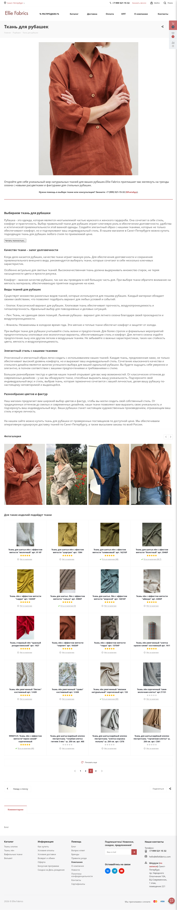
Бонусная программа (48, 866)
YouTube (121, 871)
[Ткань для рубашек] (88, 108)
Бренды (75, 854)
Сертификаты (78, 884)
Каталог (9, 841)
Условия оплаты (46, 850)
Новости (75, 869)
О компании (77, 866)
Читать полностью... (15, 240)
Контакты (76, 880)
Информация (45, 841)
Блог (73, 846)
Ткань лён (9, 850)
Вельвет (8, 858)
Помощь (76, 841)
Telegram (114, 871)
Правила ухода (79, 858)
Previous (166, 437)
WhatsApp (131, 192)
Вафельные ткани (13, 854)
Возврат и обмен (46, 858)
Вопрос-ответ (78, 850)
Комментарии (15, 809)
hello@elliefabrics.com (160, 856)
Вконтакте (107, 871)
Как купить (43, 846)
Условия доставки (47, 854)
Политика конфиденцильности (82, 875)
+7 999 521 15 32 (157, 850)
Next (170, 437)
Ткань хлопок (11, 846)
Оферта (41, 862)
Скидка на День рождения (51, 869)
